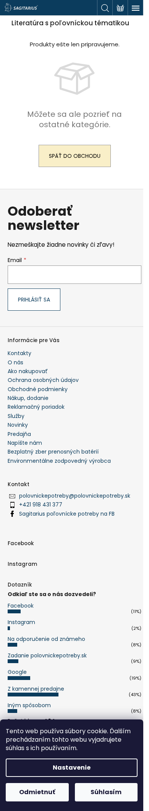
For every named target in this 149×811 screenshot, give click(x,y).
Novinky (18, 425)
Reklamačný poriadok (36, 407)
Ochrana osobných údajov (43, 380)
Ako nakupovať (28, 371)
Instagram (21, 622)
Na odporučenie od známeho (46, 639)
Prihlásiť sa (34, 299)
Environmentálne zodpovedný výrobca (59, 461)
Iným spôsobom (29, 705)
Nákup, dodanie (28, 398)
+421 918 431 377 (40, 504)
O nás (15, 362)
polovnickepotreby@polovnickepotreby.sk (74, 496)
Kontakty (19, 353)
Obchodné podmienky (38, 389)
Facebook (21, 605)
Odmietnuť (37, 792)
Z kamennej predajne (36, 689)
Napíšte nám (25, 443)
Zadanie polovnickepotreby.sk (47, 655)
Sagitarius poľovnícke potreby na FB (67, 514)
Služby (16, 416)
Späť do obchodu (74, 156)
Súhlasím (106, 792)
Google (17, 672)
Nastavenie (72, 767)
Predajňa (19, 434)
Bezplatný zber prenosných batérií (53, 451)
